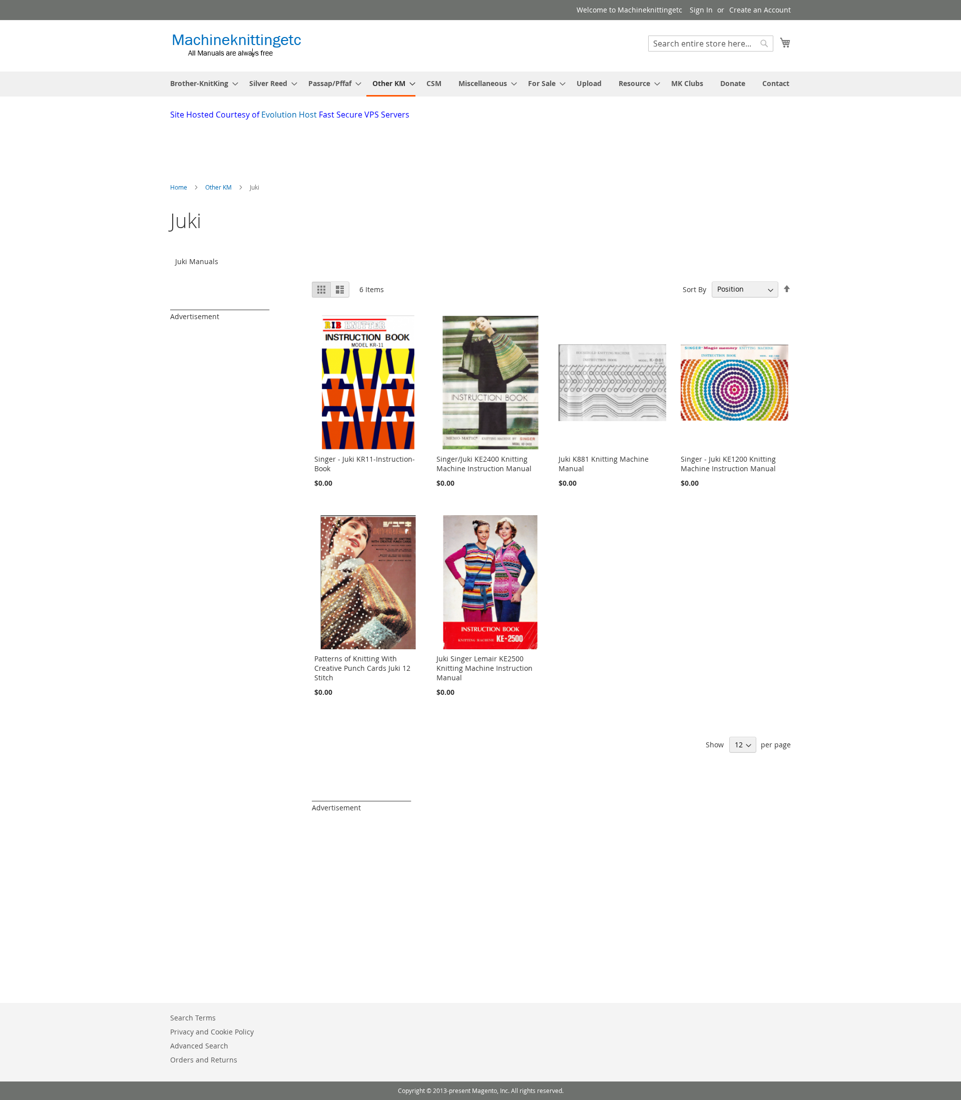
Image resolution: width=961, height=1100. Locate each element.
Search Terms (193, 1017)
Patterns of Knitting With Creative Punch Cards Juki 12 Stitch (362, 668)
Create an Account (760, 10)
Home (179, 187)
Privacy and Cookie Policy (212, 1031)
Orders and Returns (203, 1059)
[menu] (480, 84)
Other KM (219, 187)
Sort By (694, 289)
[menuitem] (201, 83)
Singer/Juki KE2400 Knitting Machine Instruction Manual (484, 463)
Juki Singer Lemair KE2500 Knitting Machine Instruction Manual (484, 668)
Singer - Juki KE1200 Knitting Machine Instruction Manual (728, 463)
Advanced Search (199, 1045)
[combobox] (710, 44)
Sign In (701, 10)
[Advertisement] (413, 148)
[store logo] (236, 45)
